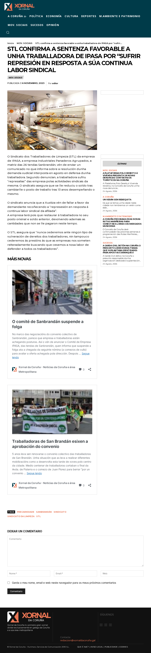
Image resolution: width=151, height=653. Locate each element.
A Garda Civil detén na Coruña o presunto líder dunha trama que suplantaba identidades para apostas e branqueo (122, 249)
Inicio (10, 43)
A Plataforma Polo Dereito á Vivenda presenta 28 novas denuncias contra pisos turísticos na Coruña (120, 176)
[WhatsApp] (131, 83)
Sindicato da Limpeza (20, 516)
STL (38, 516)
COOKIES (123, 647)
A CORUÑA (108, 197)
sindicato (60, 512)
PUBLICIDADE (111, 647)
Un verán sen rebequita (117, 199)
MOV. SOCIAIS (24, 43)
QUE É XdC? (83, 647)
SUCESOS (108, 243)
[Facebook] (14, 32)
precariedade (25, 512)
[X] (23, 32)
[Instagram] (19, 32)
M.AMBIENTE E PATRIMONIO (117, 216)
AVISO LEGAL (96, 647)
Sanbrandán (44, 512)
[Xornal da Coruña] (19, 7)
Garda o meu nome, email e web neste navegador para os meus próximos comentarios (64, 582)
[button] (7, 32)
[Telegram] (140, 83)
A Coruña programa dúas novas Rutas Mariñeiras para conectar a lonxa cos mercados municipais (122, 222)
